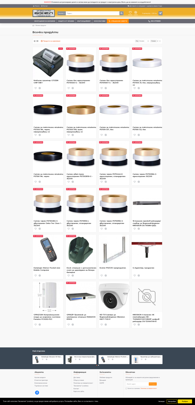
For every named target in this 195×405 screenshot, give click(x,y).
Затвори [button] (161, 401)
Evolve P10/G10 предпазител (113, 268)
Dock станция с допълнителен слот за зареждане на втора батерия (81, 270)
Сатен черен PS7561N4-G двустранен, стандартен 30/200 (112, 223)
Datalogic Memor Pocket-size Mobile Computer (47, 269)
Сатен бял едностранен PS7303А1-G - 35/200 (78, 81)
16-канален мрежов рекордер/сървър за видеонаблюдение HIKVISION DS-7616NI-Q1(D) (147, 223)
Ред (137, 41)
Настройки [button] (172, 401)
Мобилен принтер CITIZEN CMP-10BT (46, 81)
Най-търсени (38, 351)
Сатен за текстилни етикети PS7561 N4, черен (48, 175)
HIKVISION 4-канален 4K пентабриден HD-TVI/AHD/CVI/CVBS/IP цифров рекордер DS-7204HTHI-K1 (146, 318)
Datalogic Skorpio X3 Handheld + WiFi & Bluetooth (52, 357)
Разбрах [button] (185, 401)
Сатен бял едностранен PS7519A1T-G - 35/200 (111, 81)
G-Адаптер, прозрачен (143, 268)
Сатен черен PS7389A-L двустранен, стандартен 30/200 (79, 223)
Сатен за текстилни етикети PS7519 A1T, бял (114, 128)
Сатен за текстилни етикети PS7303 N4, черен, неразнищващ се (48, 129)
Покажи (153, 41)
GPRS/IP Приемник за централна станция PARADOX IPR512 (81, 317)
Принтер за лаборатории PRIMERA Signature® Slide (151, 357)
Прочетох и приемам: (142, 388)
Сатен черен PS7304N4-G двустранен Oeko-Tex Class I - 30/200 (48, 223)
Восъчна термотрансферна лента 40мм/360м (85, 357)
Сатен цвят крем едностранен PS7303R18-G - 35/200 (80, 176)
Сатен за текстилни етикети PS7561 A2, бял (147, 128)
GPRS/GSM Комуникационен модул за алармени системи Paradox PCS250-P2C (47, 317)
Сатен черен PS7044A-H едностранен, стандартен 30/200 (112, 176)
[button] (96, 365)
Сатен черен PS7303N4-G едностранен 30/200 (144, 175)
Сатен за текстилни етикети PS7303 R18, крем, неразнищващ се (81, 129)
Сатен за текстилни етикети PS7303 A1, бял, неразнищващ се (147, 82)
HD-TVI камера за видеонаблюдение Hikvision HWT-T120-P (112, 317)
